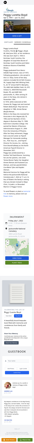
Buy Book (18, 316)
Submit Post (17, 372)
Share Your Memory (11, 343)
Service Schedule (22, 42)
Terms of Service (22, 434)
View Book (9, 316)
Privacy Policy (12, 434)
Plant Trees (17, 263)
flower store (7, 196)
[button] (17, 245)
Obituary (8, 42)
